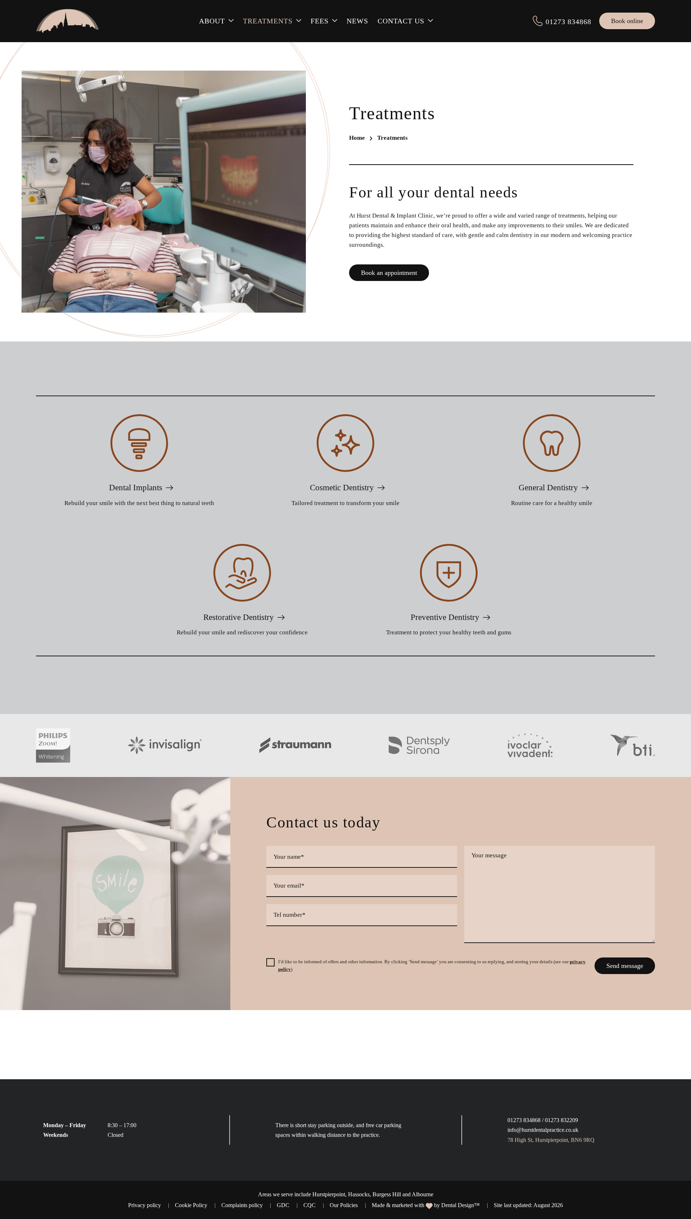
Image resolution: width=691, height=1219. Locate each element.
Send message (624, 965)
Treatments (268, 21)
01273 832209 (561, 1120)
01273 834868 (524, 1120)
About (212, 21)
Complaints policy (242, 1205)
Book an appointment (389, 272)
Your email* (289, 886)
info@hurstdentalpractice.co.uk (542, 1130)
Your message (489, 855)
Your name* (289, 856)
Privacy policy (144, 1205)
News (357, 21)
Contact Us (401, 21)
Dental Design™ (460, 1205)
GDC (283, 1205)
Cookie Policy (191, 1205)
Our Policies (344, 1205)
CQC (309, 1205)
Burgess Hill (386, 1194)
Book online (627, 20)
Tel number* (290, 915)
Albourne (422, 1194)
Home (357, 137)
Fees (320, 21)
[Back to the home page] (67, 21)
